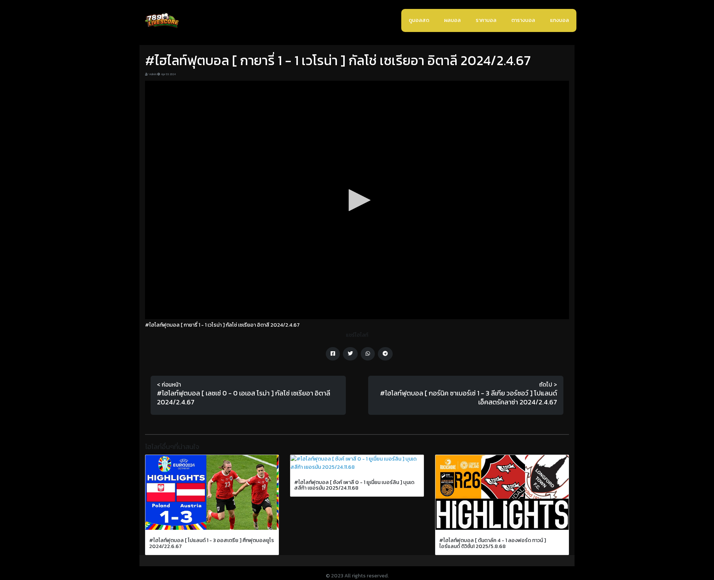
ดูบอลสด (419, 20)
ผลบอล (452, 20)
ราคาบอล (486, 20)
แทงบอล (559, 20)
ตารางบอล (523, 20)
